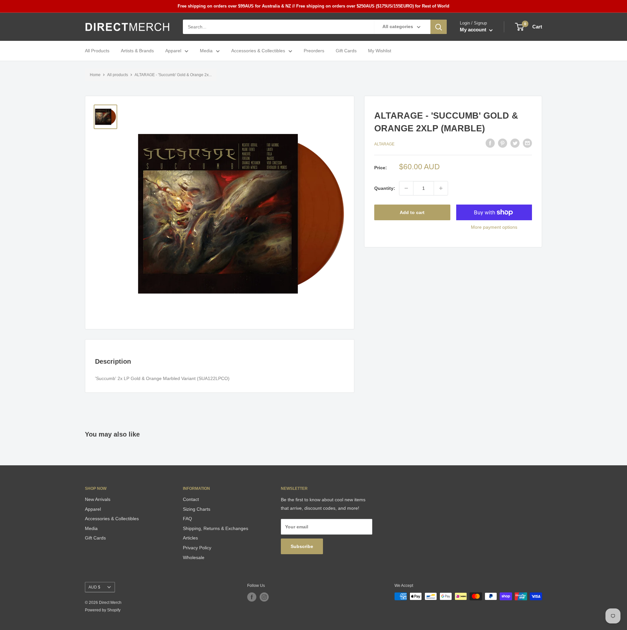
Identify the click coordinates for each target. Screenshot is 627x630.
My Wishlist (379, 51)
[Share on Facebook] (490, 143)
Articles (190, 537)
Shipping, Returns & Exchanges (215, 528)
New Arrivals (97, 499)
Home (95, 75)
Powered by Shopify (103, 610)
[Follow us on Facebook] (251, 597)
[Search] (438, 27)
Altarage (384, 143)
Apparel (173, 51)
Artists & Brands (137, 51)
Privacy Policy (197, 547)
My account (474, 30)
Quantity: (384, 188)
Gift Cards (346, 51)
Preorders (314, 51)
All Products (97, 51)
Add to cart (412, 212)
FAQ (187, 518)
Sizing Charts (196, 509)
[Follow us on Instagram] (264, 597)
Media (206, 51)
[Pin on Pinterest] (502, 143)
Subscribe (302, 546)
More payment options (494, 227)
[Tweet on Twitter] (515, 143)
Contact (191, 499)
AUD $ (94, 587)
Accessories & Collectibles (258, 51)
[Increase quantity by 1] (441, 188)
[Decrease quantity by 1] (406, 188)
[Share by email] (527, 143)
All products (117, 75)
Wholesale (193, 557)
